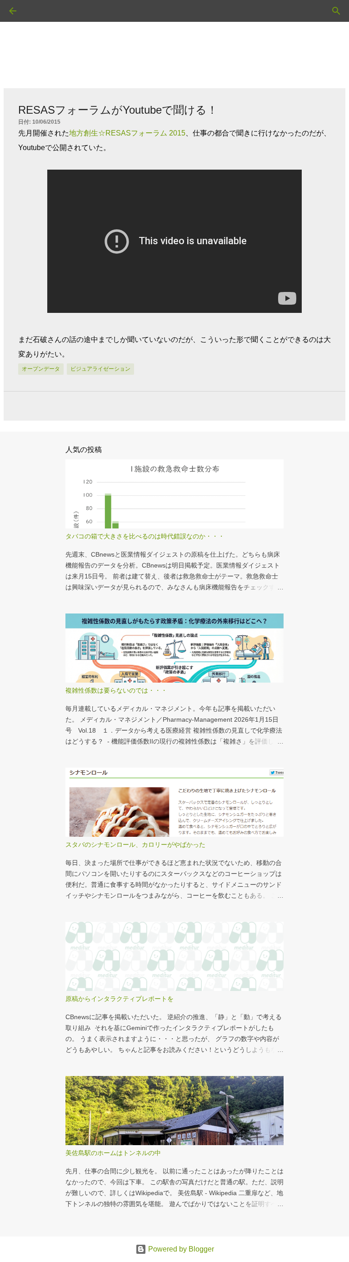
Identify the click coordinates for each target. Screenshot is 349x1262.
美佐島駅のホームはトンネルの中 (113, 1152)
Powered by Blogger (180, 1249)
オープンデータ (41, 369)
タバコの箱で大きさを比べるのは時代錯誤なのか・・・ (144, 536)
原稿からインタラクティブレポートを (119, 998)
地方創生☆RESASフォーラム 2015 (127, 133)
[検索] (38, 11)
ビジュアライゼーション (100, 369)
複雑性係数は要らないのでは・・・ (116, 690)
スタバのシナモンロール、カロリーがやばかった (135, 844)
